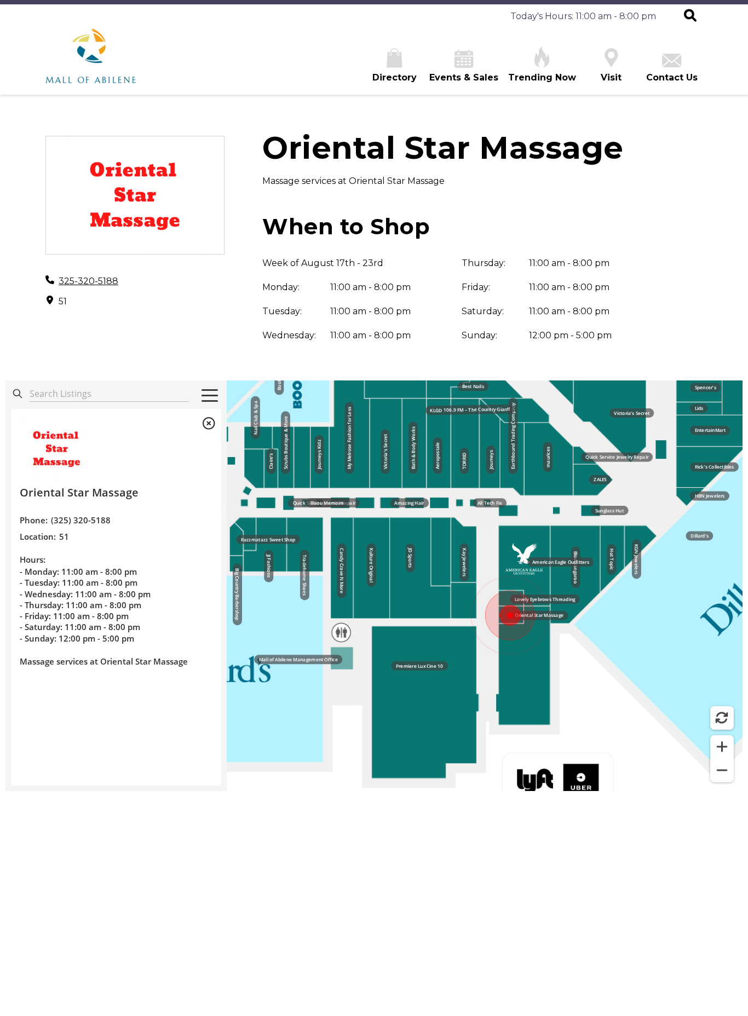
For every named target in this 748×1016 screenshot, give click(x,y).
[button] (690, 16)
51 (63, 301)
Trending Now (542, 77)
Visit (611, 77)
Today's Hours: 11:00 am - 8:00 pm (583, 16)
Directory (394, 77)
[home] (90, 61)
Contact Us (672, 77)
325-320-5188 (88, 281)
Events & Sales (463, 77)
